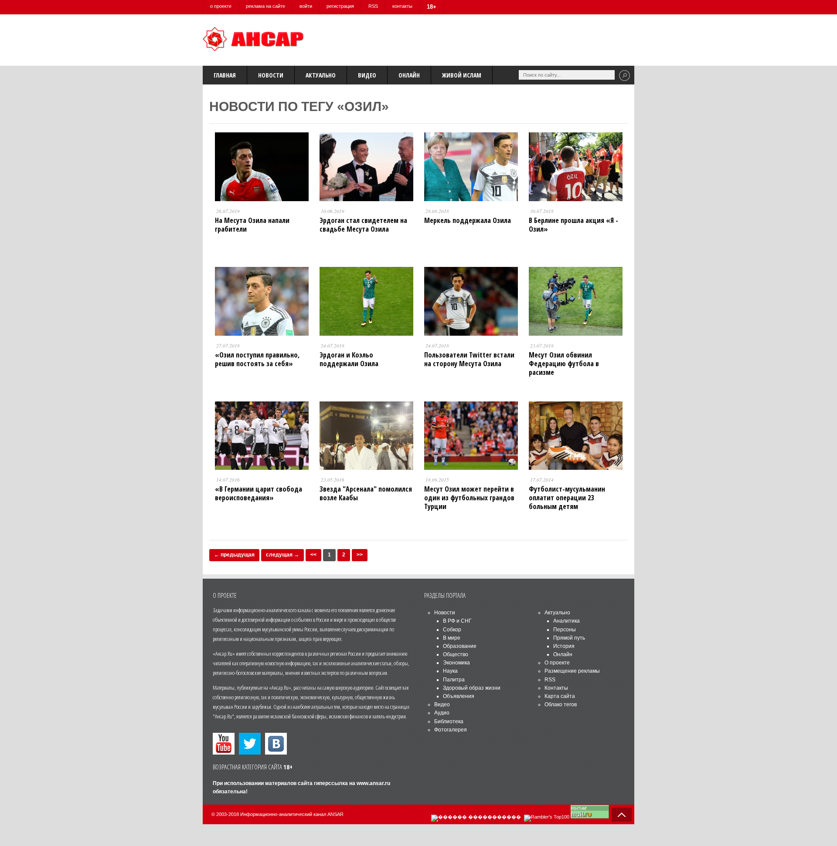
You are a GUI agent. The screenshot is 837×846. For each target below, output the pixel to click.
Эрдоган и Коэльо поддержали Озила (349, 359)
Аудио (441, 713)
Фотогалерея (450, 730)
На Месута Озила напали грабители (252, 225)
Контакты (556, 688)
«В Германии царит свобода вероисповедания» (258, 493)
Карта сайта (559, 696)
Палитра (454, 680)
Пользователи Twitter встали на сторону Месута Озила (469, 359)
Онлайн (409, 75)
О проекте (557, 663)
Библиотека (448, 721)
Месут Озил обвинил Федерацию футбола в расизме (564, 363)
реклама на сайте (265, 6)
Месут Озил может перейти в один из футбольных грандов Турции (469, 497)
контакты (402, 6)
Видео (367, 75)
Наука (450, 671)
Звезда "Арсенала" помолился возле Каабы (366, 493)
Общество (455, 654)
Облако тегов (560, 704)
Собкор (452, 630)
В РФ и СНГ (457, 621)
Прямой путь (569, 638)
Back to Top (622, 815)
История (564, 646)
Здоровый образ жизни (471, 688)
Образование (459, 646)
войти (305, 6)
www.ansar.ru (373, 783)
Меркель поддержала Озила (467, 220)
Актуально (321, 75)
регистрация (340, 6)
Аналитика (566, 621)
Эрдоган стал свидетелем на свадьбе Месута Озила (363, 225)
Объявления (458, 696)
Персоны (564, 630)
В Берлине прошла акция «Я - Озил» (573, 225)
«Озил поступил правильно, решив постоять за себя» (257, 359)
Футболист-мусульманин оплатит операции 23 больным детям (567, 497)
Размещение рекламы (572, 671)
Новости (270, 75)
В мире (451, 638)
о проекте (220, 6)
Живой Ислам (461, 75)
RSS (373, 6)
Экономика (456, 663)
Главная (225, 75)
